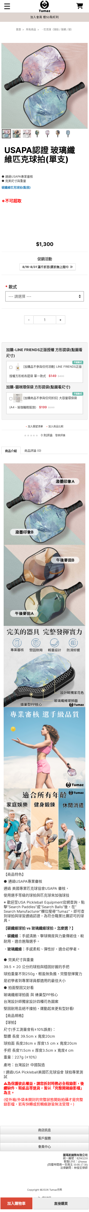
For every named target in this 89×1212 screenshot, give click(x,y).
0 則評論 (46, 435)
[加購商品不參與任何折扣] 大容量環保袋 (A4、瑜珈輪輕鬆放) (45, 400)
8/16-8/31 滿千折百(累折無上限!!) (46, 267)
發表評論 (60, 435)
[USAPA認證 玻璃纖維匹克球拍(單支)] (6, 134)
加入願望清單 (35, 426)
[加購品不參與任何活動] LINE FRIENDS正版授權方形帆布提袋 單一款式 (45, 369)
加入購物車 (16, 1203)
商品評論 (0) (32, 450)
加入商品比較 (55, 426)
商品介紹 (11, 451)
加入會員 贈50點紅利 (44, 17)
